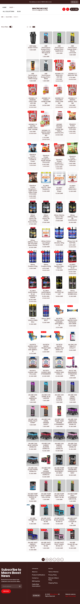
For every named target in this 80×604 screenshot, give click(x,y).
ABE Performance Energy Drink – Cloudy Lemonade (72, 49)
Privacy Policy (52, 575)
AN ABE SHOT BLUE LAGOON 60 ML (46, 519)
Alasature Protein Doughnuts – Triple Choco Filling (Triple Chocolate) (32, 190)
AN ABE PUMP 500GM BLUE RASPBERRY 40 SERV (59, 470)
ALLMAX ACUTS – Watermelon (72, 187)
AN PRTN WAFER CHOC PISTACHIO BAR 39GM (72, 321)
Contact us (35, 578)
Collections (9, 16)
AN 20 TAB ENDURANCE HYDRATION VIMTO (72, 373)
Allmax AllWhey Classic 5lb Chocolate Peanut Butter (32, 218)
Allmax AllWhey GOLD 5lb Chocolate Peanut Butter (33, 242)
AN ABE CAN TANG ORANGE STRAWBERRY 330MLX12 (46, 471)
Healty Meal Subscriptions (36, 585)
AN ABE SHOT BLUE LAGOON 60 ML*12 (59, 519)
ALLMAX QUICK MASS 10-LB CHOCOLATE (72, 267)
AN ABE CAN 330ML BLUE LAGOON (46, 396)
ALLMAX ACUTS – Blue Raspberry (46, 187)
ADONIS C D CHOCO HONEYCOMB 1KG (46, 100)
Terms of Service (53, 572)
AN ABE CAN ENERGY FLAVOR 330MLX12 (59, 446)
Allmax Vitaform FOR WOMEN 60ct (72, 292)
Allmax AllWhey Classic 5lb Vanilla (46, 217)
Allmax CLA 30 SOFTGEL (72, 242)
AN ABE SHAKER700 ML (33, 519)
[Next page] (62, 559)
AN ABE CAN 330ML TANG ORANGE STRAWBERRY (59, 421)
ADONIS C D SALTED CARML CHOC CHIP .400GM (33, 127)
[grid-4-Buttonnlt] (33, 26)
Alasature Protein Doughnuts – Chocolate (72, 126)
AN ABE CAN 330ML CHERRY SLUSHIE (59, 397)
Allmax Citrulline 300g (59, 242)
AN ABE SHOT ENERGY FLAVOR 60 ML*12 (33, 545)
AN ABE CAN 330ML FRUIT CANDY (32, 420)
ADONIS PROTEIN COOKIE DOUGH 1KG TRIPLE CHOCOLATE (59, 129)
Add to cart (34, 41)
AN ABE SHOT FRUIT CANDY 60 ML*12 (59, 544)
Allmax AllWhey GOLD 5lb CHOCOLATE (72, 217)
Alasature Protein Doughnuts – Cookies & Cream (32, 158)
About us (34, 572)
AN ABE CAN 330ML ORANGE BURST (46, 421)
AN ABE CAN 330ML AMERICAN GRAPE (32, 397)
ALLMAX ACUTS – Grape (59, 189)
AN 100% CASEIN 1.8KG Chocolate (32, 372)
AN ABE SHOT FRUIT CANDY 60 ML (46, 544)
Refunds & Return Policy (53, 579)
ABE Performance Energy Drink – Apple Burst (59, 48)
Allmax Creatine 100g (32, 265)
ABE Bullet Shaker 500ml (32, 47)
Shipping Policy (53, 583)
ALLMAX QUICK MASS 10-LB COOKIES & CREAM (32, 294)
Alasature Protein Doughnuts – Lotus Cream (59, 162)
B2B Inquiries (36, 581)
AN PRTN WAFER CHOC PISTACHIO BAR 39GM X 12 (33, 348)
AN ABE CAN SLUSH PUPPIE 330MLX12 (33, 469)
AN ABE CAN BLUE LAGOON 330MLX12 (33, 445)
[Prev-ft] (20, 586)
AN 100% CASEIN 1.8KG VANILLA (59, 372)
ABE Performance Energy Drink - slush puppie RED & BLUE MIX (46, 50)
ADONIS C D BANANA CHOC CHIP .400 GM (33, 100)
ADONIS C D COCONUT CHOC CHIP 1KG (59, 100)
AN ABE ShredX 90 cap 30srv (72, 544)
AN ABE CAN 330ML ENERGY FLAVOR (72, 397)
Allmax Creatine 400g (46, 265)
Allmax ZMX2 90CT (46, 319)
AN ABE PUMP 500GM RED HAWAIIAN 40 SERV (72, 470)
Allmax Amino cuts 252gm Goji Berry (46, 242)
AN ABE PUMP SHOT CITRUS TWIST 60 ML (59, 495)
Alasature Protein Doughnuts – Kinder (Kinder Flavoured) (46, 159)
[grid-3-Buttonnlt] (30, 26)
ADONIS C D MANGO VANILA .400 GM (72, 100)
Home (2, 16)
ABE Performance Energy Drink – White (46, 76)
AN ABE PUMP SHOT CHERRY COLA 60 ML (46, 495)
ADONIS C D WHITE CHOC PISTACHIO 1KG (46, 133)
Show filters (4, 27)
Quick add (47, 41)
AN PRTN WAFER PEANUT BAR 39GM (45, 347)
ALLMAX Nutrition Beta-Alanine (59, 266)
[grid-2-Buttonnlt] (27, 26)
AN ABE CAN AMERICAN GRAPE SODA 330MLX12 (72, 421)
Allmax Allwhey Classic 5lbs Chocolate (59, 216)
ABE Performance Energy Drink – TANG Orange (33, 76)
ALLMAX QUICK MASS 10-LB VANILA (46, 292)
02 (47, 559)
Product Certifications (38, 575)
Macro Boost (54, 594)
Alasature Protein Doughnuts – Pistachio (72, 158)
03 (50, 559)
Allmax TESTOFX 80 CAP (59, 292)
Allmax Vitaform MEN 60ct (32, 320)
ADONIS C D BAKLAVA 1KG (72, 74)
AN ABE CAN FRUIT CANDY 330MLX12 (72, 445)
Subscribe (6, 591)
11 (58, 559)
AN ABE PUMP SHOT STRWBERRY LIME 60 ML (72, 496)
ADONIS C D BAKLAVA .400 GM (59, 75)
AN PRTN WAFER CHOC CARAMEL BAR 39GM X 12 (59, 322)
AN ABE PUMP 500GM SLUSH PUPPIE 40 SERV (33, 496)
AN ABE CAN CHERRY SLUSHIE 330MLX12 (46, 446)
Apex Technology (70, 596)
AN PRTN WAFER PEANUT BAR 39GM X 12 (59, 347)
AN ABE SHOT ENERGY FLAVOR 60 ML (72, 520)
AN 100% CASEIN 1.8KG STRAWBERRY (46, 372)
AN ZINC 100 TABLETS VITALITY (72, 346)
